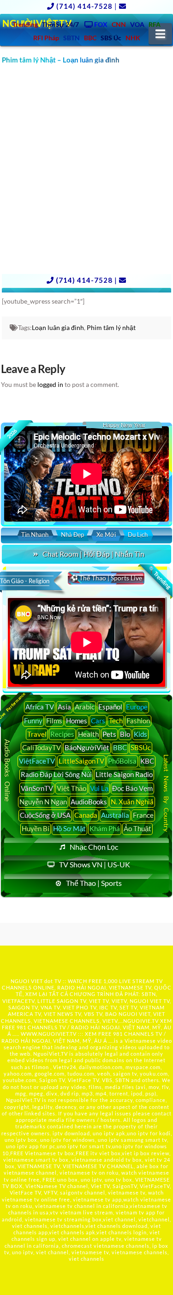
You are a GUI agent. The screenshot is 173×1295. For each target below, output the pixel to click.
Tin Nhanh (34, 534)
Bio (125, 734)
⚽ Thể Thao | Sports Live (106, 578)
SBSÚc (141, 747)
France (143, 815)
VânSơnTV (37, 788)
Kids (140, 734)
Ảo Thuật (137, 828)
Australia (115, 815)
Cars (98, 720)
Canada (85, 815)
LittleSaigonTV (81, 761)
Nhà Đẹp (72, 534)
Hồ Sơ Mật (69, 828)
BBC (120, 747)
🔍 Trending (160, 577)
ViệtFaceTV (37, 761)
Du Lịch (138, 534)
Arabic (85, 707)
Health (88, 734)
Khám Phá (104, 828)
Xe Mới (106, 534)
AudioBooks (89, 801)
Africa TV (39, 707)
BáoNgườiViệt (87, 747)
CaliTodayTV (41, 747)
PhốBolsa (122, 761)
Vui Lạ (99, 788)
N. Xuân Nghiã (132, 801)
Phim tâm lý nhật (111, 327)
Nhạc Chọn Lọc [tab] (94, 846)
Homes (76, 720)
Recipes (62, 734)
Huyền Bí (35, 828)
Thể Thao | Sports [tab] (94, 882)
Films (54, 720)
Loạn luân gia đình (58, 327)
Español (110, 707)
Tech (116, 720)
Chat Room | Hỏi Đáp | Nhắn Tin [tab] (93, 553)
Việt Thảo (71, 788)
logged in (50, 384)
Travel (37, 734)
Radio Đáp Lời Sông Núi (56, 774)
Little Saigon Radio (124, 774)
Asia (64, 707)
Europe (137, 707)
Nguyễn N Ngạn (43, 801)
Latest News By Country (166, 793)
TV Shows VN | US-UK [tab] (94, 864)
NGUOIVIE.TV (141, 1021)
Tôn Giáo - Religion (24, 581)
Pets (109, 734)
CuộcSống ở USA (45, 815)
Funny (33, 720)
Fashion (138, 720)
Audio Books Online (7, 770)
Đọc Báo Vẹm (132, 788)
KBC (147, 761)
